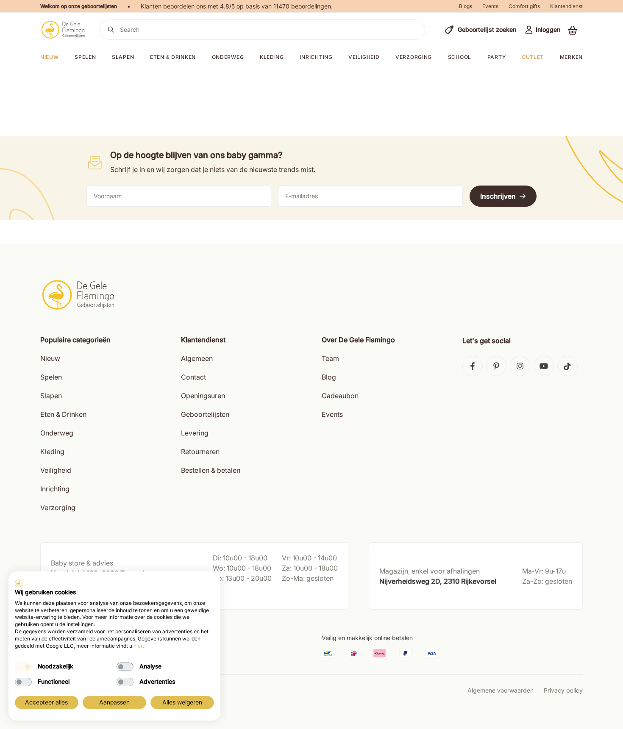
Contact (193, 377)
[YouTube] (544, 366)
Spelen (85, 57)
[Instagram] (520, 366)
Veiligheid (363, 57)
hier (138, 646)
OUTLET (533, 57)
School (459, 57)
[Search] (111, 30)
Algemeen (197, 358)
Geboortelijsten (205, 414)
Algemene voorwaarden (500, 690)
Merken (571, 57)
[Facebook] (472, 366)
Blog (329, 377)
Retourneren (200, 451)
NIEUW (49, 57)
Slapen (123, 57)
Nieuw (50, 358)
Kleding (272, 57)
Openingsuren (203, 395)
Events (490, 6)
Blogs (465, 6)
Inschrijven (498, 196)
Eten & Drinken (63, 414)
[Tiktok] (567, 366)
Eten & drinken (173, 57)
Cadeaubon (340, 395)
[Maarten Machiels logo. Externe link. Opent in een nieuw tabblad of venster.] (18, 583)
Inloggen (548, 29)
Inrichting (316, 57)
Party (496, 57)
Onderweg (228, 57)
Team (330, 358)
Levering (195, 433)
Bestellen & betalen (210, 470)
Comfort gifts (524, 6)
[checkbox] (23, 666)
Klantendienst (566, 6)
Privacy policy (563, 690)
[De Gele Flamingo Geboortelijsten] (63, 29)
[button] (572, 30)
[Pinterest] (496, 366)
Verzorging (413, 57)
